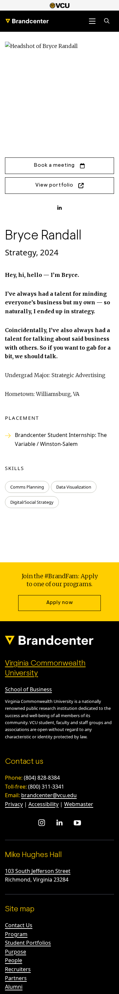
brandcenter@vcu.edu (49, 795)
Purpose (15, 951)
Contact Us (18, 925)
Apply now (59, 602)
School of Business (28, 689)
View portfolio (54, 185)
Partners (16, 978)
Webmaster (78, 804)
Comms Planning (27, 487)
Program (16, 934)
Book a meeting (54, 165)
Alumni (13, 986)
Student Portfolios (28, 942)
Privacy (14, 804)
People (13, 960)
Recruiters (18, 969)
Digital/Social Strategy (32, 502)
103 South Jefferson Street (37, 871)
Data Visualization (73, 487)
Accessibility (43, 804)
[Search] (106, 21)
